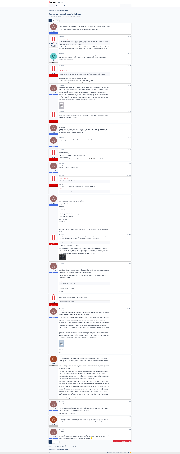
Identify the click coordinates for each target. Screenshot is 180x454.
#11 (130, 175)
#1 (130, 24)
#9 (130, 149)
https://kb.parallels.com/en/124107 (89, 82)
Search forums (57, 8)
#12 (130, 195)
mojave (71, 16)
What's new (58, 5)
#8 (130, 137)
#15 (130, 295)
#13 (130, 234)
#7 (130, 125)
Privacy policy (123, 452)
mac (68, 16)
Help (128, 452)
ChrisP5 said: (62, 70)
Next (57, 20)
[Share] (128, 24)
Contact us (109, 452)
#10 (130, 163)
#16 (130, 308)
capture (64, 16)
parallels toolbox (77, 16)
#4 (130, 65)
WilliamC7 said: (63, 39)
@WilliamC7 (63, 46)
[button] (62, 5)
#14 (130, 263)
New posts (51, 8)
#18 (130, 401)
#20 (130, 429)
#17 (130, 356)
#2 (130, 36)
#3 (130, 53)
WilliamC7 (52, 16)
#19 (130, 416)
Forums (52, 5)
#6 (130, 111)
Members (66, 5)
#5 (130, 85)
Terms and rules (116, 452)
